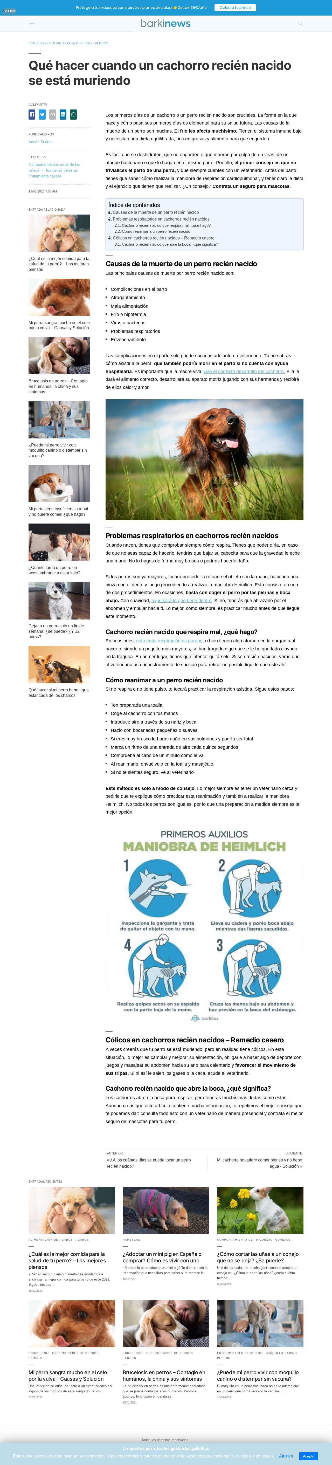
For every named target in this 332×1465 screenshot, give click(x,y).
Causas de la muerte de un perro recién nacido (156, 212)
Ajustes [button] (286, 1456)
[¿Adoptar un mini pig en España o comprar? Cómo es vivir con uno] (166, 1232)
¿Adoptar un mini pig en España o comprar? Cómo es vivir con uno (162, 1257)
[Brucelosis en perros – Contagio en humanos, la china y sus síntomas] (59, 373)
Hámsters (131, 1239)
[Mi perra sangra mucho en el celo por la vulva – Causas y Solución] (59, 314)
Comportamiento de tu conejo (245, 1239)
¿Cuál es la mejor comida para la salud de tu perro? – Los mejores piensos (59, 264)
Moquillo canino (281, 1353)
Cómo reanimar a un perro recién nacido (156, 231)
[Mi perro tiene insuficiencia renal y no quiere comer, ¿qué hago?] (59, 501)
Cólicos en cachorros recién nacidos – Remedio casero (164, 238)
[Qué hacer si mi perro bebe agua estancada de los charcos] (59, 682)
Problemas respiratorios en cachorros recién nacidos (161, 219)
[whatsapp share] (73, 114)
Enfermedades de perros (75, 1353)
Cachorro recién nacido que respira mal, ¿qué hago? (166, 225)
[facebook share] (32, 114)
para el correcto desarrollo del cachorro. (244, 371)
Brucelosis (39, 1353)
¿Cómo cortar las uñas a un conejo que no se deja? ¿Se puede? (258, 1257)
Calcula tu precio (235, 7)
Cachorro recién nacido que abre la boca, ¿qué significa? (170, 244)
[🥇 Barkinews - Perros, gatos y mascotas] (165, 23)
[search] (300, 23)
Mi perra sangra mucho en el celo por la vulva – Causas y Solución (68, 1375)
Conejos (283, 1239)
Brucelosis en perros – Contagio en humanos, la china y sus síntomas (58, 386)
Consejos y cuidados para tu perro (60, 43)
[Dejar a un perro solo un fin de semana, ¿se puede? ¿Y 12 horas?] (59, 618)
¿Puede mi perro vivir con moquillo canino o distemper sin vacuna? (58, 450)
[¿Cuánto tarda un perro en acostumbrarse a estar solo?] (59, 559)
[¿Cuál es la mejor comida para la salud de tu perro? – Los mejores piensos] (59, 250)
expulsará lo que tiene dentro (181, 600)
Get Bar (9, 11)
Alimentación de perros (51, 1239)
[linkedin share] (63, 114)
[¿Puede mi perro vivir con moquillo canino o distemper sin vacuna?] (59, 437)
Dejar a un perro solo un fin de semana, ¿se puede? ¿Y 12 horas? (56, 631)
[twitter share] (42, 114)
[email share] (52, 114)
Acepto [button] (308, 1456)
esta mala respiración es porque (169, 640)
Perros (101, 43)
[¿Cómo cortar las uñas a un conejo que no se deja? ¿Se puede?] (260, 1232)
